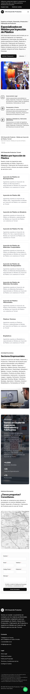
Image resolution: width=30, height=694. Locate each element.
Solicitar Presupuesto (8, 56)
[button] (15, 530)
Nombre (5, 556)
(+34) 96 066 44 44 (6, 642)
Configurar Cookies (6, 663)
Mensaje (6, 576)
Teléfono (18, 562)
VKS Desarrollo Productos (13, 12)
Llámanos (21, 56)
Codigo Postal (7, 569)
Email (5, 562)
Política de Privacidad (20, 584)
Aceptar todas (4, 7)
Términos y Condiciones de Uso (16, 585)
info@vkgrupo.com (6, 644)
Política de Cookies (6, 656)
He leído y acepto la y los (15, 585)
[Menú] (28, 12)
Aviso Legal (4, 654)
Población (19, 569)
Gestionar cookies (17, 7)
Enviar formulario (15, 589)
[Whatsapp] (25, 689)
